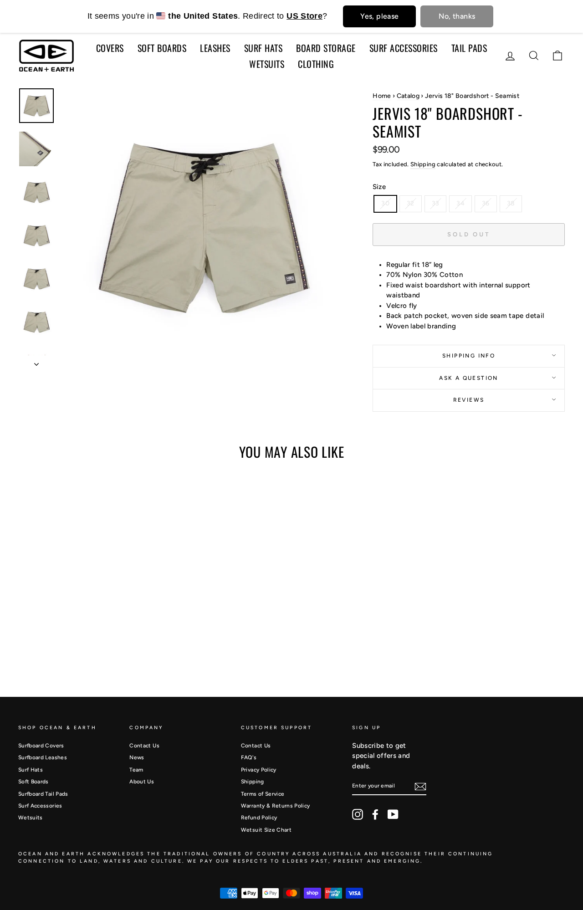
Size (379, 187)
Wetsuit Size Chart (266, 830)
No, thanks (457, 16)
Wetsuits (30, 817)
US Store (304, 15)
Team (136, 770)
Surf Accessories (40, 806)
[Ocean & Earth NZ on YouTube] (393, 814)
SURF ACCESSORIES (403, 48)
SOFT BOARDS (162, 48)
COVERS (110, 48)
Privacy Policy (258, 770)
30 (385, 203)
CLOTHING (316, 64)
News (136, 757)
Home (382, 96)
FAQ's (249, 757)
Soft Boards (33, 781)
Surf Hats (30, 770)
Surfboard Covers (41, 745)
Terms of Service (263, 794)
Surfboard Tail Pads (43, 794)
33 (436, 203)
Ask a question (468, 378)
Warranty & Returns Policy (275, 806)
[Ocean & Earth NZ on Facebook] (375, 814)
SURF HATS (263, 48)
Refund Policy (259, 817)
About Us (141, 781)
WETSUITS (266, 64)
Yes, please (379, 16)
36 (486, 203)
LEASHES (215, 48)
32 (410, 203)
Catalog (408, 96)
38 (511, 203)
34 (460, 203)
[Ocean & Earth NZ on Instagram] (357, 814)
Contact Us (144, 745)
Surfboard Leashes (42, 757)
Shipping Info (468, 356)
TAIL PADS (469, 48)
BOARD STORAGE (326, 48)
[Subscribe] (420, 786)
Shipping (422, 164)
